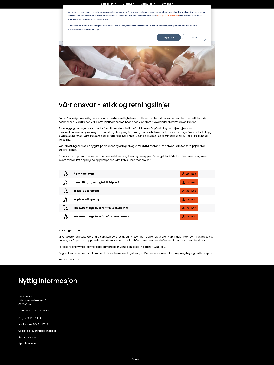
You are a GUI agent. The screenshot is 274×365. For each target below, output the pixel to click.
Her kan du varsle (69, 259)
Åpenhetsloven (27, 343)
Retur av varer (27, 337)
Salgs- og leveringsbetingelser (37, 331)
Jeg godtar (168, 37)
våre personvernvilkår (167, 15)
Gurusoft (137, 359)
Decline (194, 37)
